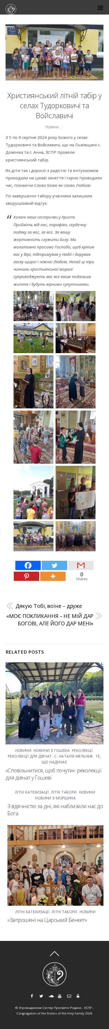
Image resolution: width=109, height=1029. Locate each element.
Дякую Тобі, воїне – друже (49, 605)
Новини (52, 126)
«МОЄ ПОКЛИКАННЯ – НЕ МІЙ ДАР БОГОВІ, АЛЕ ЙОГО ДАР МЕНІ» (49, 619)
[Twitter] (54, 565)
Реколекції (82, 750)
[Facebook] (28, 565)
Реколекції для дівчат (30, 756)
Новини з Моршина (55, 797)
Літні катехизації (32, 792)
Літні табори (64, 792)
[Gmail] (81, 565)
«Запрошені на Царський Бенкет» (47, 919)
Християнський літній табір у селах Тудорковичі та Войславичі (54, 105)
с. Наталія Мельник (73, 756)
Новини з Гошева (52, 750)
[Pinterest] (26, 576)
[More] (53, 576)
